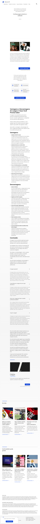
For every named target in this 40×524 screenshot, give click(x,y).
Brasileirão (25, 4)
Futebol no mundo (12, 4)
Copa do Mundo (20, 4)
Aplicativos (6, 4)
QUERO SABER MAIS (24, 68)
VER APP (27, 384)
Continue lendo (9, 521)
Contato (19, 520)
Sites (29, 4)
